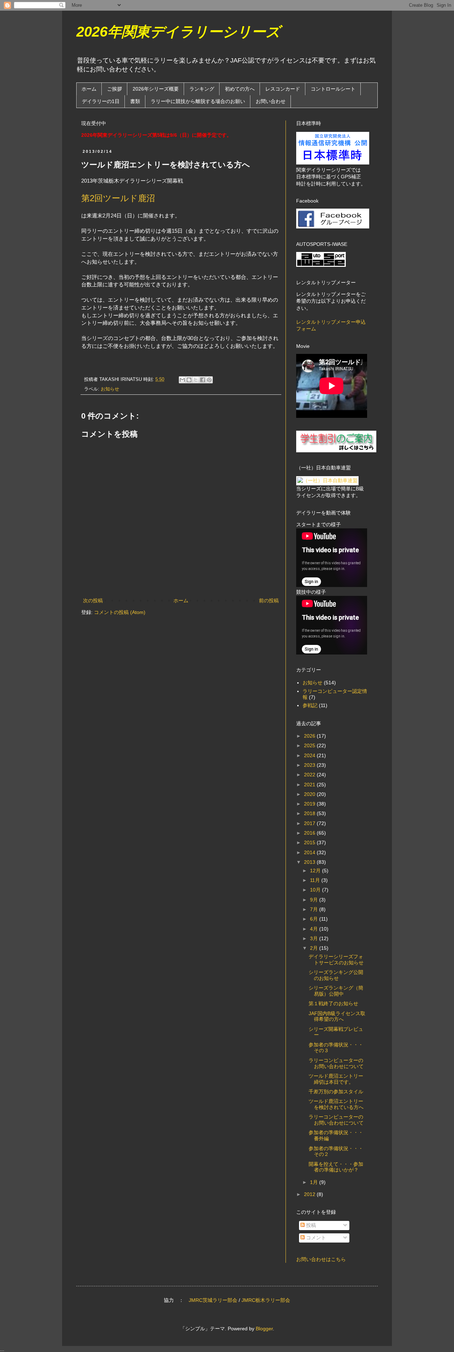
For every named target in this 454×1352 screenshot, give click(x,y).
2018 (310, 813)
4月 (314, 929)
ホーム (89, 89)
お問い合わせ (271, 101)
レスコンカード (282, 89)
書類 (135, 101)
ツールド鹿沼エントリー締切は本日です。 (336, 1079)
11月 (315, 880)
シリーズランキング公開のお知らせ (336, 975)
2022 (310, 774)
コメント (315, 1237)
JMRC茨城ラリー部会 (213, 1300)
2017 (310, 823)
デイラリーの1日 (101, 101)
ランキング (201, 89)
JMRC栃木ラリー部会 (266, 1300)
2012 (310, 1194)
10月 (316, 890)
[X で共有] (195, 379)
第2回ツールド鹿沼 (118, 198)
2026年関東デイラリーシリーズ (178, 31)
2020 (310, 794)
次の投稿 (93, 600)
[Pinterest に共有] (209, 379)
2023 (310, 765)
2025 (310, 745)
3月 (314, 938)
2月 (314, 948)
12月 (316, 870)
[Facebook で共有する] (202, 379)
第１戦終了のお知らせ (333, 1003)
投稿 (310, 1225)
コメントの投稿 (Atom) (119, 612)
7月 (314, 909)
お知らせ (110, 389)
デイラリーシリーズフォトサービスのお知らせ (336, 959)
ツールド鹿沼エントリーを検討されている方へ (336, 1104)
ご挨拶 (114, 89)
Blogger (264, 1328)
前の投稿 (269, 600)
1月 (314, 1182)
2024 (310, 755)
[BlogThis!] (189, 379)
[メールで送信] (182, 379)
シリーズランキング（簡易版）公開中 (336, 991)
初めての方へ (240, 89)
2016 (310, 833)
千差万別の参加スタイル (336, 1091)
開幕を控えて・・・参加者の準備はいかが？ (336, 1167)
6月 (314, 919)
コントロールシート (333, 89)
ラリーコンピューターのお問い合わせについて (336, 1063)
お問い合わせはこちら (321, 1259)
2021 (310, 784)
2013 (310, 862)
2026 (310, 736)
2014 (310, 852)
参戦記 (310, 705)
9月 (314, 900)
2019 (310, 804)
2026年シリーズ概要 (156, 89)
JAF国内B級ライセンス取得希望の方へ (337, 1016)
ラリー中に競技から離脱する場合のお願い (198, 101)
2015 (310, 842)
